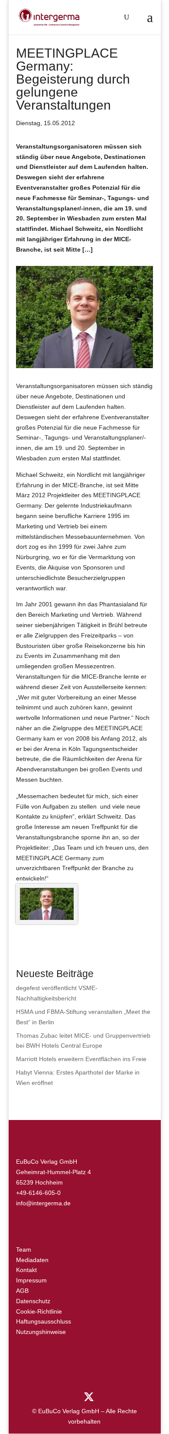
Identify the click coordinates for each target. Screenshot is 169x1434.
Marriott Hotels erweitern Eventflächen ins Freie (81, 1058)
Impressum (31, 1280)
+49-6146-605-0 (38, 1192)
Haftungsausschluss (43, 1321)
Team (23, 1249)
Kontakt (26, 1269)
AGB (22, 1290)
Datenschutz (33, 1301)
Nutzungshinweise (41, 1331)
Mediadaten (32, 1259)
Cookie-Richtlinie (39, 1311)
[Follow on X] (89, 1397)
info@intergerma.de (43, 1203)
